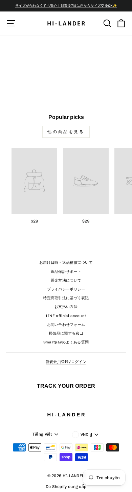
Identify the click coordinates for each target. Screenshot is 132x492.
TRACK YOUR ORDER (66, 386)
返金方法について (66, 280)
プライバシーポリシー (66, 289)
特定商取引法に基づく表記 (66, 298)
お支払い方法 (66, 307)
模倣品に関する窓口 (66, 333)
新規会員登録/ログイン (66, 362)
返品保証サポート (66, 271)
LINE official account (66, 316)
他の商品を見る (65, 131)
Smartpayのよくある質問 (66, 342)
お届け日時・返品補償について (66, 262)
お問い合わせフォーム (66, 324)
